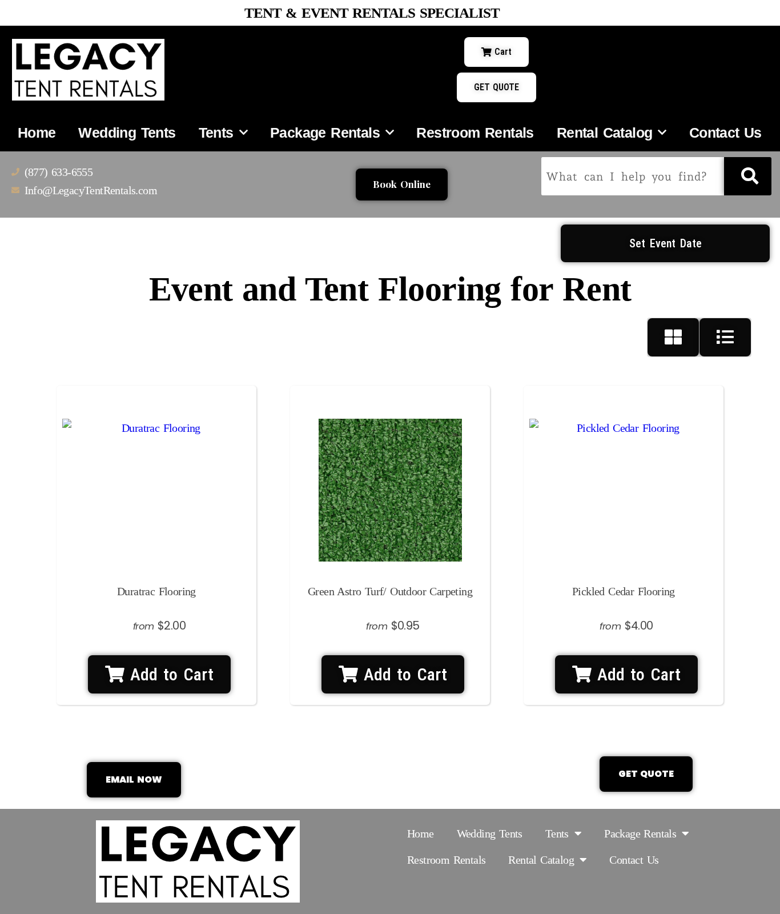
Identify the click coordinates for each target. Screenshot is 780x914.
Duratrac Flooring (156, 591)
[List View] (725, 337)
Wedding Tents (126, 133)
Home (37, 133)
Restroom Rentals (474, 133)
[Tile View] (673, 337)
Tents (216, 133)
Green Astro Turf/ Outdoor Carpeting (390, 591)
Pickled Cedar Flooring (623, 591)
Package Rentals (325, 133)
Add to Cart (169, 674)
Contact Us (725, 133)
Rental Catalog (605, 133)
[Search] (748, 176)
